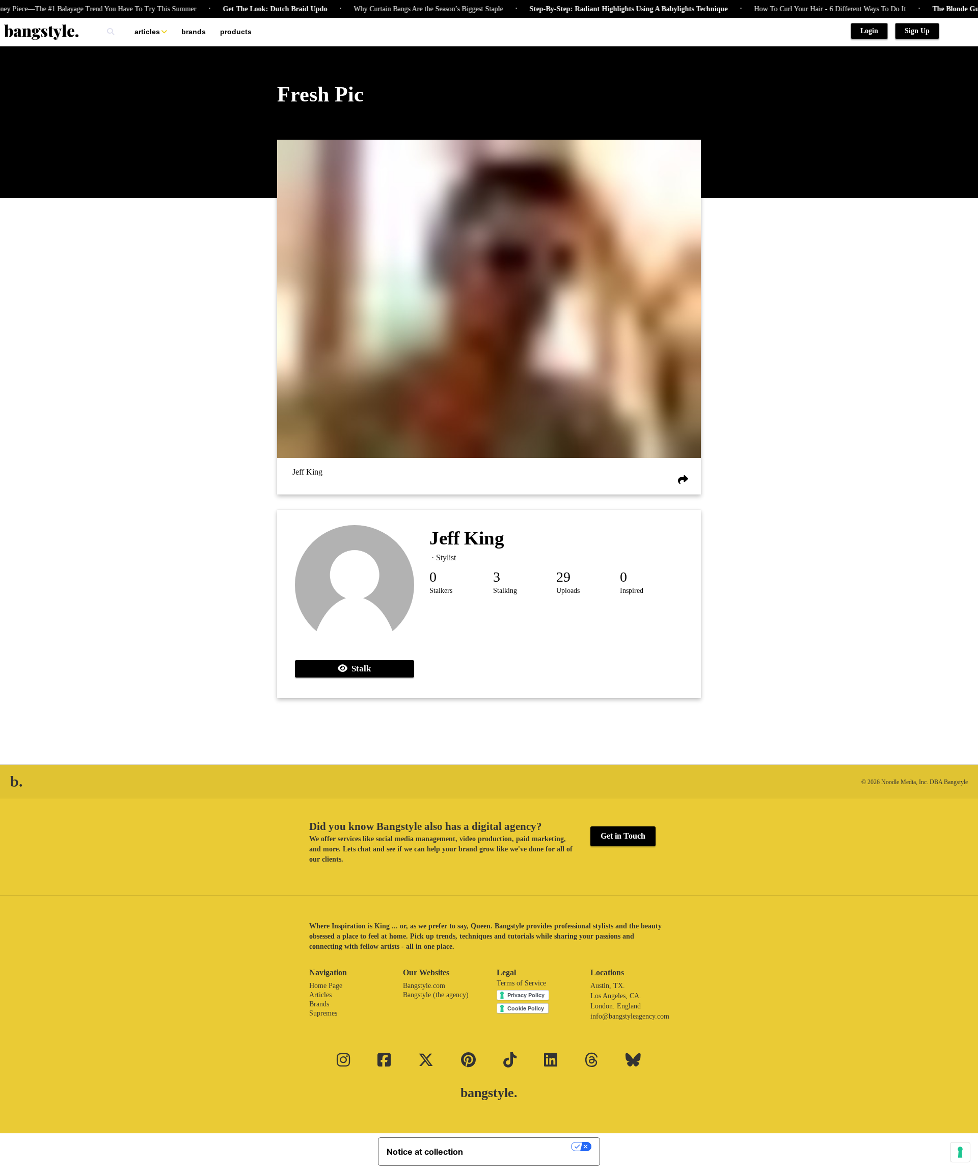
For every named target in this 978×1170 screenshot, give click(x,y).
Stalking (505, 590)
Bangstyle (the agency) (436, 995)
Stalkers (440, 590)
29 (563, 577)
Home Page (325, 986)
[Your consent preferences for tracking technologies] (960, 1152)
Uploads (568, 590)
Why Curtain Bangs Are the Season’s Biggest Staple (404, 9)
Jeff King (307, 472)
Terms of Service (521, 983)
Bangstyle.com (424, 986)
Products (236, 32)
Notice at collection (425, 1152)
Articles (147, 32)
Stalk (359, 668)
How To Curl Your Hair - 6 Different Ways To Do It (806, 9)
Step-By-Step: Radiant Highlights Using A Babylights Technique (605, 9)
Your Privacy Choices (522, 1146)
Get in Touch (623, 835)
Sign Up (917, 31)
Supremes (323, 1013)
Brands (193, 32)
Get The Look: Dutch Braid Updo (251, 9)
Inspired (631, 590)
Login (869, 31)
